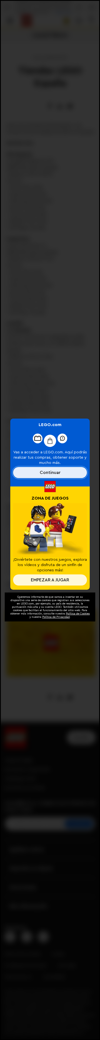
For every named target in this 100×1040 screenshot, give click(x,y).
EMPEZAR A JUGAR (50, 580)
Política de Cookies (78, 613)
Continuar (50, 472)
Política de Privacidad (56, 617)
